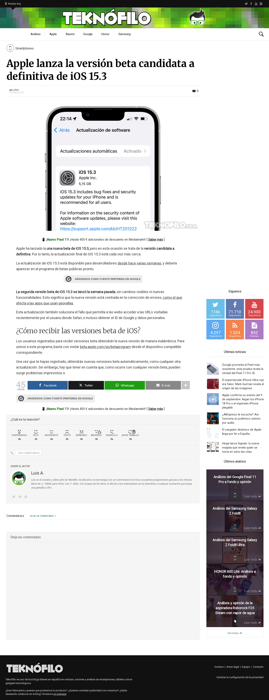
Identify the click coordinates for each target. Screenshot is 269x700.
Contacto (258, 666)
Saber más (155, 239)
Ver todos (233, 633)
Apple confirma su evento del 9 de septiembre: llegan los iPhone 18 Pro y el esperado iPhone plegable (243, 401)
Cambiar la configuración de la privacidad (239, 677)
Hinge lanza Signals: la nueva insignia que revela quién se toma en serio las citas (240, 447)
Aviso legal (232, 666)
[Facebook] (251, 3)
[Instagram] (261, 3)
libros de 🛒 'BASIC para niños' (47, 483)
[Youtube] (256, 3)
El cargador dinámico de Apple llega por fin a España (241, 432)
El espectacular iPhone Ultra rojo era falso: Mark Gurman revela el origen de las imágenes (243, 384)
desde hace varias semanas (139, 263)
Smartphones (24, 48)
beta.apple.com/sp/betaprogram (105, 347)
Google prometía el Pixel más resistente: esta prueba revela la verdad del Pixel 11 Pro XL (242, 369)
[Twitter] (246, 3)
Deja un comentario (42, 516)
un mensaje (59, 694)
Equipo (246, 666)
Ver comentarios (29, 453)
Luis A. (16, 90)
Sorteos (219, 666)
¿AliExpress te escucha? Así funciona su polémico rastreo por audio (241, 418)
